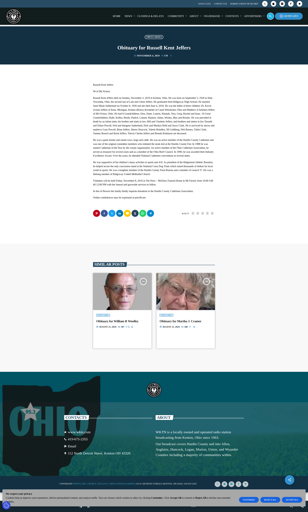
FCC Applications (114, 483)
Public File (96, 483)
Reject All (270, 500)
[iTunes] (273, 4)
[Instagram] (282, 4)
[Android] (299, 4)
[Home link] (14, 16)
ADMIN (130, 483)
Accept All (292, 500)
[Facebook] (291, 4)
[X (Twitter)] (265, 4)
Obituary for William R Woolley (117, 321)
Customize (249, 500)
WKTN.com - (80, 483)
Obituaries (154, 37)
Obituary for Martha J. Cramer (180, 321)
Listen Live (288, 16)
